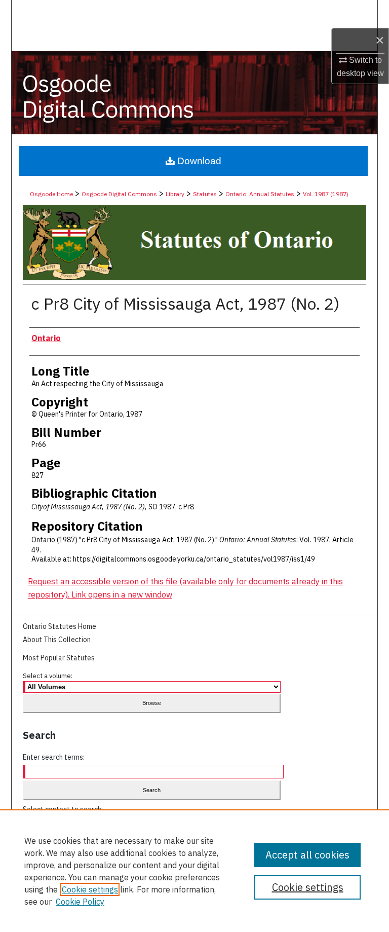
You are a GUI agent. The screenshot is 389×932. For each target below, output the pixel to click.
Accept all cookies (307, 855)
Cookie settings (90, 889)
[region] (194, 870)
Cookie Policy (80, 902)
